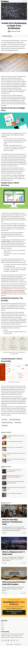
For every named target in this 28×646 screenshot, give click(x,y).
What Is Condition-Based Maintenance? (15, 493)
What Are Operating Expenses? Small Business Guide (12, 522)
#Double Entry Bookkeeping (14, 419)
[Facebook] (2, 640)
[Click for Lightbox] (14, 62)
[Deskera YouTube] (11, 640)
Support (2, 629)
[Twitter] (5, 640)
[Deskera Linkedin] (8, 640)
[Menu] (26, 1)
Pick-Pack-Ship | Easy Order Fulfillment (14, 441)
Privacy (2, 627)
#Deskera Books (18, 422)
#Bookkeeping (4, 425)
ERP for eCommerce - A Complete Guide (15, 447)
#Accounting (4, 419)
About (2, 622)
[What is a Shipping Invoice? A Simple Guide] (14, 543)
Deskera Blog (5, 631)
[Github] (14, 640)
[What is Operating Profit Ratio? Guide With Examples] (14, 573)
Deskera (25, 398)
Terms (2, 624)
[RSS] (17, 640)
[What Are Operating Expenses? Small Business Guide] (14, 510)
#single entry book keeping (7, 422)
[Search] (24, 1)
